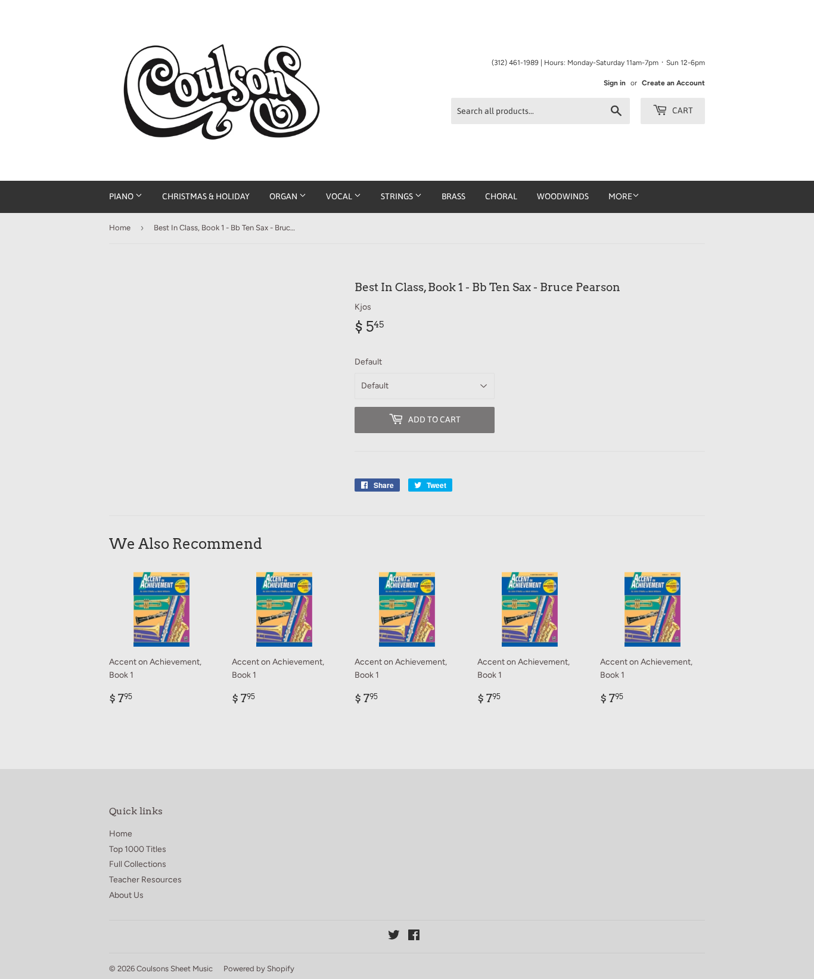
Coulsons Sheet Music (174, 968)
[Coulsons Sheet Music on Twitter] (394, 937)
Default (368, 362)
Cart (681, 110)
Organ (284, 196)
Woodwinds (563, 196)
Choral (501, 196)
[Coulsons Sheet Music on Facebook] (414, 937)
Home (120, 227)
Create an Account (673, 83)
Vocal (340, 196)
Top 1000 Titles (137, 849)
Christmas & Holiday (206, 196)
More (620, 197)
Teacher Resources (145, 880)
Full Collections (137, 864)
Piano (122, 196)
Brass (453, 196)
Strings (398, 196)
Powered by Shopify (258, 968)
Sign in (615, 83)
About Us (126, 895)
